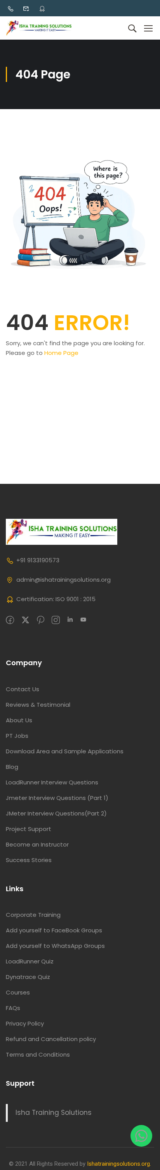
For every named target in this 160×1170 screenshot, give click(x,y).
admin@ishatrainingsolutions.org (63, 579)
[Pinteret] (40, 620)
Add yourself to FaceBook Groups (54, 930)
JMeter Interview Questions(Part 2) (56, 813)
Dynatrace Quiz (28, 977)
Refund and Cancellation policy (51, 1039)
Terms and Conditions (38, 1054)
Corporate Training (33, 915)
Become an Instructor (37, 844)
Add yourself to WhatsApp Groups (55, 946)
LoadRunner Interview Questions (52, 782)
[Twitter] (25, 620)
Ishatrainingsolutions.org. (119, 1163)
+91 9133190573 (37, 560)
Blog (12, 767)
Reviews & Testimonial (38, 705)
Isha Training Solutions (54, 1112)
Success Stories (29, 860)
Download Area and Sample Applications (64, 751)
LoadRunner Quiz (30, 961)
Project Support (28, 829)
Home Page (61, 353)
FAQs (13, 1008)
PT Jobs (17, 736)
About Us (19, 720)
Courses (18, 992)
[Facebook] (10, 620)
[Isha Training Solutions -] (39, 28)
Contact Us (22, 689)
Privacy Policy (25, 1023)
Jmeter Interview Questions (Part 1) (57, 798)
